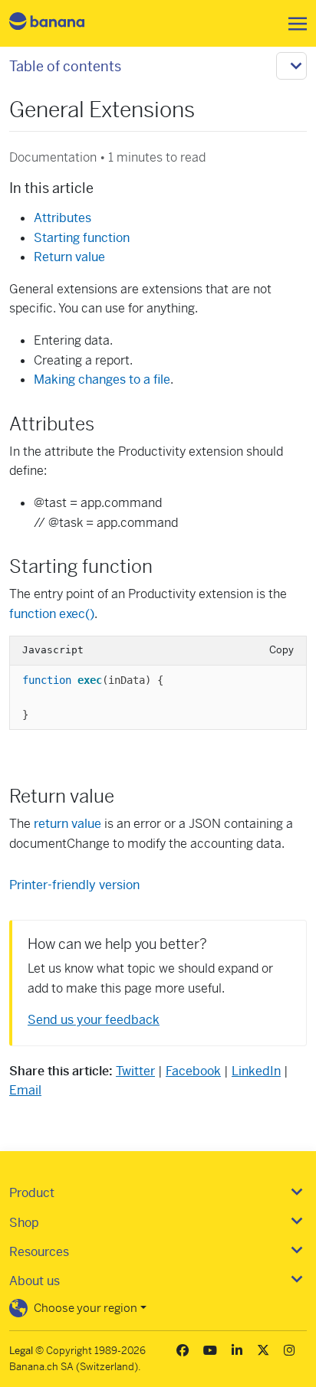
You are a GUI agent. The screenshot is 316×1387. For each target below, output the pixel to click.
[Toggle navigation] (293, 23)
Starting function (82, 238)
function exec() (51, 614)
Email (25, 1090)
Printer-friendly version (74, 885)
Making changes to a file (102, 379)
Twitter (135, 1071)
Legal (21, 1350)
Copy (281, 649)
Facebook (193, 1071)
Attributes (62, 218)
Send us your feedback (94, 1020)
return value (67, 824)
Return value (69, 257)
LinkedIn (256, 1071)
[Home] (59, 23)
